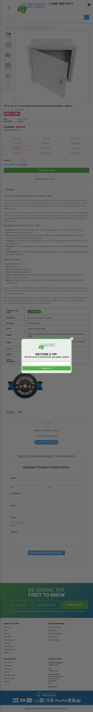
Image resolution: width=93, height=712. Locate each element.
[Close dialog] (71, 338)
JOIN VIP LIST (46, 368)
